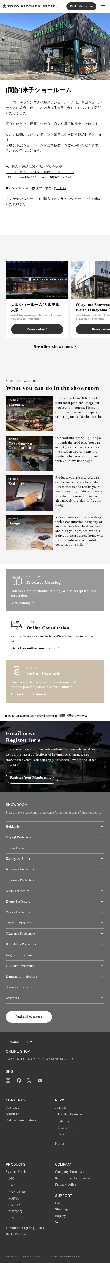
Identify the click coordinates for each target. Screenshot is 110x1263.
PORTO (14, 1198)
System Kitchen (17, 1172)
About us (13, 1114)
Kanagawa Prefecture (21, 859)
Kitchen (63, 1121)
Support (61, 1222)
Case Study (66, 1134)
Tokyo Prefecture (18, 848)
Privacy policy (66, 1184)
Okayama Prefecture (20, 933)
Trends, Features (70, 1114)
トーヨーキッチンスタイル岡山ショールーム (40, 172)
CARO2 (14, 1205)
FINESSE (15, 1218)
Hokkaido (13, 826)
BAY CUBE (17, 1192)
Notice (60, 1143)
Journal (60, 1107)
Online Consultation (21, 1120)
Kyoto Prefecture (18, 901)
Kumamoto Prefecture (21, 976)
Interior (63, 1127)
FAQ (58, 1203)
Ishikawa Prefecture (20, 869)
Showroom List (25, 715)
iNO (11, 1178)
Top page (8, 715)
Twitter (29, 1080)
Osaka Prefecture (18, 912)
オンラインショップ (69, 199)
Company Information (71, 1172)
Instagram (8, 1080)
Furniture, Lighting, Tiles (25, 1228)
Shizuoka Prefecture (20, 880)
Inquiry (60, 1216)
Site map (61, 1209)
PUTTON (15, 1212)
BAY (12, 1185)
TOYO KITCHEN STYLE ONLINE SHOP (38, 1059)
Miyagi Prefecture (19, 837)
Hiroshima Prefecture (21, 944)
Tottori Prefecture (47, 715)
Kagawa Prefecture (19, 955)
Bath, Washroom (18, 1234)
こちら (61, 188)
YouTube (40, 1080)
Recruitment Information (73, 1178)
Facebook (19, 1080)
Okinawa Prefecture (20, 987)
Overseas (12, 998)
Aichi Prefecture (17, 891)
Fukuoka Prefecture (20, 966)
